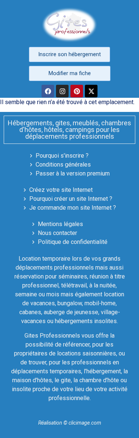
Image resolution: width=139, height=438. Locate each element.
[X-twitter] (91, 91)
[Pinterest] (76, 91)
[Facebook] (48, 91)
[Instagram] (62, 91)
